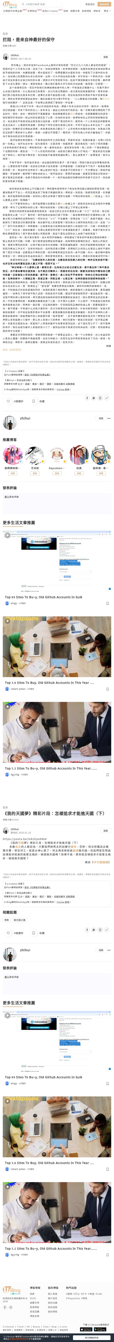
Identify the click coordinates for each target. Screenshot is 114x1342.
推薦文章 (75, 10)
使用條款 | (31, 1330)
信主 (18, 846)
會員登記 (90, 4)
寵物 (49, 383)
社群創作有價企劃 (12, 10)
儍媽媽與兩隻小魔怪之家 (13, 468)
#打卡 (84, 1293)
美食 (34, 383)
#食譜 (91, 1293)
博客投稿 (34, 1316)
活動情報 (70, 383)
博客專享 (98, 10)
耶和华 (106, 98)
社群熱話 (32, 10)
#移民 (84, 1298)
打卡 (20, 383)
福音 (72, 113)
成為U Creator (50, 10)
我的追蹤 (52, 1307)
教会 (62, 203)
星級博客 (86, 10)
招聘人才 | (54, 1330)
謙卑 (74, 846)
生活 (5, 33)
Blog (56, 1326)
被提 (76, 850)
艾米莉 (35, 468)
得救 (6, 920)
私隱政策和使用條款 (19, 1338)
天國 (21, 842)
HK (30, 1326)
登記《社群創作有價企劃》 (37, 374)
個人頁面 (52, 1293)
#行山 (76, 1293)
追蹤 (105, 57)
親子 (42, 383)
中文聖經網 (101, 862)
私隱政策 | (42, 1330)
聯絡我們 (64, 1330)
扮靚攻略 (58, 383)
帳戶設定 (52, 1298)
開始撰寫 (104, 4)
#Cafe (99, 1293)
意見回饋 (34, 1311)
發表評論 (12, 496)
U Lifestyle (10, 1326)
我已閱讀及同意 (92, 1337)
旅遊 (27, 383)
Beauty (38, 1326)
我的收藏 (52, 1302)
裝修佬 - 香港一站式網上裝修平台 (101, 468)
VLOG (33, 1298)
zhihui (15, 55)
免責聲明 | (20, 1330)
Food (47, 1326)
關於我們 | (8, 1330)
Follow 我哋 (63, 389)
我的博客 (52, 1311)
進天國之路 (20, 920)
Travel (22, 1326)
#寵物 (69, 1293)
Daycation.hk (57, 468)
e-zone (64, 1326)
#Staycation (73, 1298)
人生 (92, 196)
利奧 (79, 468)
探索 (66, 10)
